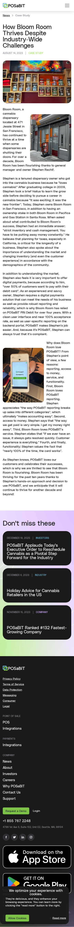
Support (9, 798)
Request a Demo (16, 811)
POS (6, 722)
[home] (14, 5)
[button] (67, 5)
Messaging (9, 695)
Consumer (9, 700)
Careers (9, 780)
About (7, 767)
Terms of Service (13, 684)
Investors (10, 774)
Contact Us (11, 792)
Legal (6, 706)
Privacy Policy (11, 678)
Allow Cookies (17, 918)
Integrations (12, 728)
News (6, 15)
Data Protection (12, 689)
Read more (59, 918)
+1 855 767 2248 (17, 821)
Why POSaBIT (14, 786)
